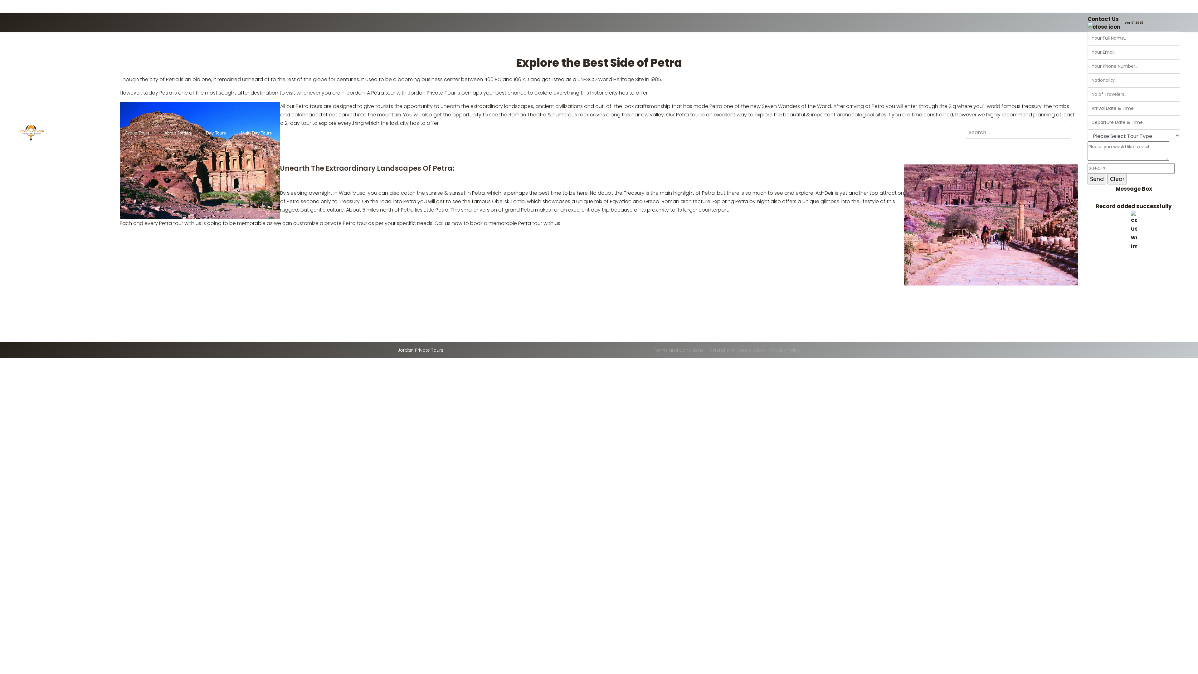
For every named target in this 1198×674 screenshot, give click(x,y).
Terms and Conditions (679, 350)
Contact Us (1103, 19)
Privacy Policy (785, 350)
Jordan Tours (97, 132)
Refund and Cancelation (737, 350)
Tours (292, 132)
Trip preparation (323, 132)
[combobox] (1018, 133)
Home (69, 132)
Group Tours (137, 132)
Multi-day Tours (256, 132)
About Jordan (177, 132)
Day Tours (216, 132)
